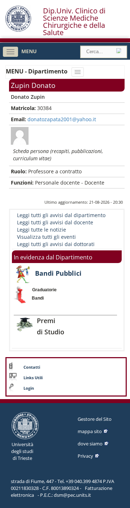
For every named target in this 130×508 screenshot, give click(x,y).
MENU (29, 51)
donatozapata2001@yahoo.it (61, 119)
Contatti (31, 367)
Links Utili (33, 377)
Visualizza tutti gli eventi (46, 236)
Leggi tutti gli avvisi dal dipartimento (61, 215)
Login (28, 388)
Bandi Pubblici (58, 273)
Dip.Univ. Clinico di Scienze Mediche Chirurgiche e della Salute (74, 21)
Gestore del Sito (95, 419)
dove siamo (90, 443)
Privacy (85, 456)
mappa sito (90, 431)
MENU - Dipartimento (37, 71)
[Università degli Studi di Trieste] (18, 29)
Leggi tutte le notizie (41, 229)
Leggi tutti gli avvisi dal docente (55, 222)
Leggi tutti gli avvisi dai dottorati (56, 244)
